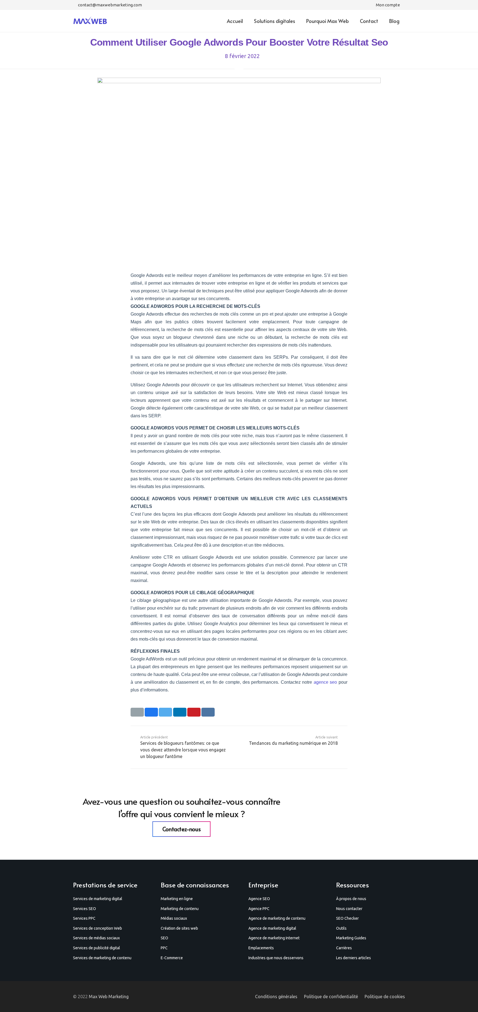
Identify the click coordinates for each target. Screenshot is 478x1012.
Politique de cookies (385, 996)
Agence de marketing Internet (274, 938)
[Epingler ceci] (194, 712)
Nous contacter (349, 908)
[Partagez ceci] (151, 712)
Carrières (344, 948)
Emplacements (261, 948)
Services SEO (84, 908)
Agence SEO (259, 898)
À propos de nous (351, 898)
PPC (164, 948)
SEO (164, 938)
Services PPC (84, 918)
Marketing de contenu (180, 908)
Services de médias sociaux (96, 938)
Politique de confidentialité (331, 996)
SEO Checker (347, 918)
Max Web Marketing (109, 996)
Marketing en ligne (177, 898)
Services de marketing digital (97, 898)
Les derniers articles (353, 958)
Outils (341, 928)
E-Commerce (172, 958)
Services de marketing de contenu (102, 958)
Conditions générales (276, 996)
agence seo (325, 682)
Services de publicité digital (96, 948)
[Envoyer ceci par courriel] (137, 712)
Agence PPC (258, 908)
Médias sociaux (174, 918)
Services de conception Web (97, 928)
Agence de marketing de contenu (276, 918)
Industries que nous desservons (275, 958)
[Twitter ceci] (165, 712)
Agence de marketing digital (272, 928)
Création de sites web (179, 928)
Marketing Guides (351, 938)
